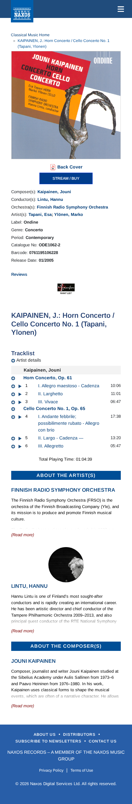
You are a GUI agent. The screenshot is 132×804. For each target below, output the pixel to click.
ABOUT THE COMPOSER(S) (66, 646)
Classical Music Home (30, 35)
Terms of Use (81, 770)
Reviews (19, 274)
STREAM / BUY (66, 178)
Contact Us (103, 741)
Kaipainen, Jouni (54, 191)
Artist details (28, 360)
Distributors (80, 734)
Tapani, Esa (40, 214)
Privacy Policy (51, 770)
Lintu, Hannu (50, 199)
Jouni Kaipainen (33, 661)
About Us (45, 734)
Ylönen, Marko (68, 214)
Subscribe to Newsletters (49, 741)
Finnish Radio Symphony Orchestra (72, 207)
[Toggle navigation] (119, 9)
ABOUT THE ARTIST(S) (66, 475)
